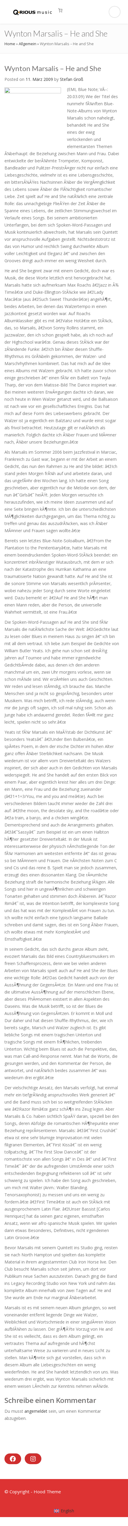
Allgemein (27, 43)
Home (9, 43)
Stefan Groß (71, 79)
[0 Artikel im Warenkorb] (60, 10)
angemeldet (35, 1411)
